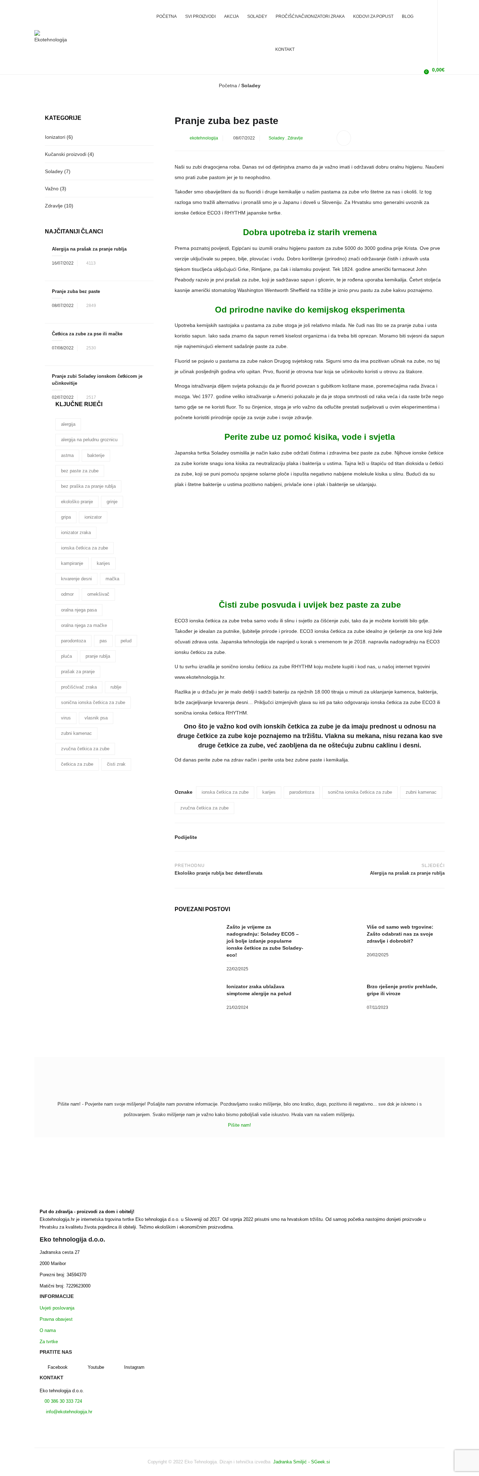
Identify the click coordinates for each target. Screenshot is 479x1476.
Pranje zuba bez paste (76, 291)
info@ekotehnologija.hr (68, 1411)
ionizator (93, 517)
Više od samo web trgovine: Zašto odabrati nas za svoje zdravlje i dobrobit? (400, 934)
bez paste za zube (80, 470)
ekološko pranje (77, 501)
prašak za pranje (78, 671)
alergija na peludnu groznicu (89, 439)
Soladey (251, 85)
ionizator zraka (76, 532)
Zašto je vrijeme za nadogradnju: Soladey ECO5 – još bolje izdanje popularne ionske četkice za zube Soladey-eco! (265, 941)
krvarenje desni (76, 578)
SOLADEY (257, 16)
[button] (433, 70)
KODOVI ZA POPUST (373, 16)
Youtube (96, 1367)
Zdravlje (295, 138)
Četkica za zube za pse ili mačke (87, 333)
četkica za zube (77, 764)
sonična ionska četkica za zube (360, 792)
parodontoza (301, 792)
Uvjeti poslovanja (57, 1308)
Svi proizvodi (200, 16)
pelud (126, 640)
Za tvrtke (49, 1341)
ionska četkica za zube (225, 792)
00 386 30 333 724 (62, 1401)
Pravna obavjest (56, 1319)
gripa (66, 517)
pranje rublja (98, 656)
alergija (68, 424)
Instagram (134, 1367)
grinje (112, 501)
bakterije (95, 455)
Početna (166, 16)
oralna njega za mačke (84, 625)
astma (67, 455)
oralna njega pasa (79, 610)
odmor (67, 594)
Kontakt (285, 49)
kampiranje (72, 563)
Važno (52, 188)
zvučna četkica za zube (204, 808)
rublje (115, 687)
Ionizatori (55, 137)
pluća (66, 656)
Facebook (58, 1367)
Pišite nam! (239, 1125)
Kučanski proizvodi (65, 154)
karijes (269, 792)
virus (66, 717)
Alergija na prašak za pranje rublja (89, 249)
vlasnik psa (96, 717)
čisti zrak (116, 764)
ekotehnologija (204, 138)
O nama (48, 1330)
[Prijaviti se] (414, 70)
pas (103, 640)
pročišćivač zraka (79, 687)
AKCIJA (231, 16)
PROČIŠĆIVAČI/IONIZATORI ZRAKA (310, 16)
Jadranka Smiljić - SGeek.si (302, 1461)
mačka (112, 578)
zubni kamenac (421, 792)
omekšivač (98, 594)
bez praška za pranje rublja (88, 486)
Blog (407, 16)
